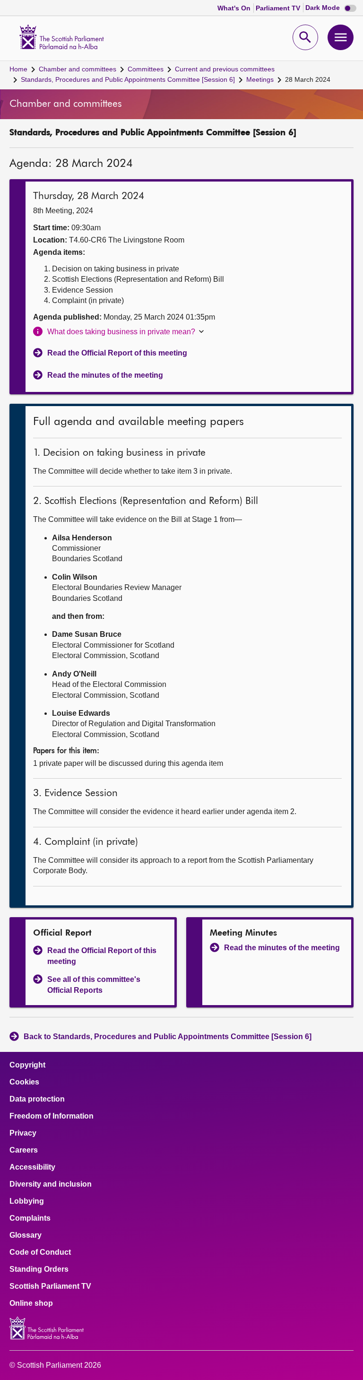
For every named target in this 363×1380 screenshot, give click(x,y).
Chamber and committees (77, 69)
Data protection (37, 1099)
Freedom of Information (51, 1116)
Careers (23, 1150)
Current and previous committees (225, 69)
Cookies (24, 1082)
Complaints (30, 1218)
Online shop (31, 1303)
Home (18, 69)
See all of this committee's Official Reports (93, 984)
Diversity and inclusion (50, 1184)
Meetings (260, 79)
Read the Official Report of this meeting (117, 353)
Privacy (22, 1133)
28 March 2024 (307, 79)
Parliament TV (279, 8)
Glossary (25, 1235)
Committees (146, 69)
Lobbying (26, 1201)
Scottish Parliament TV (50, 1286)
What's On (234, 8)
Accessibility (32, 1167)
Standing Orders (39, 1269)
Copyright (27, 1065)
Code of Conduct (40, 1252)
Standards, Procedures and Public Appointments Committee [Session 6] (128, 79)
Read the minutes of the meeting (105, 375)
